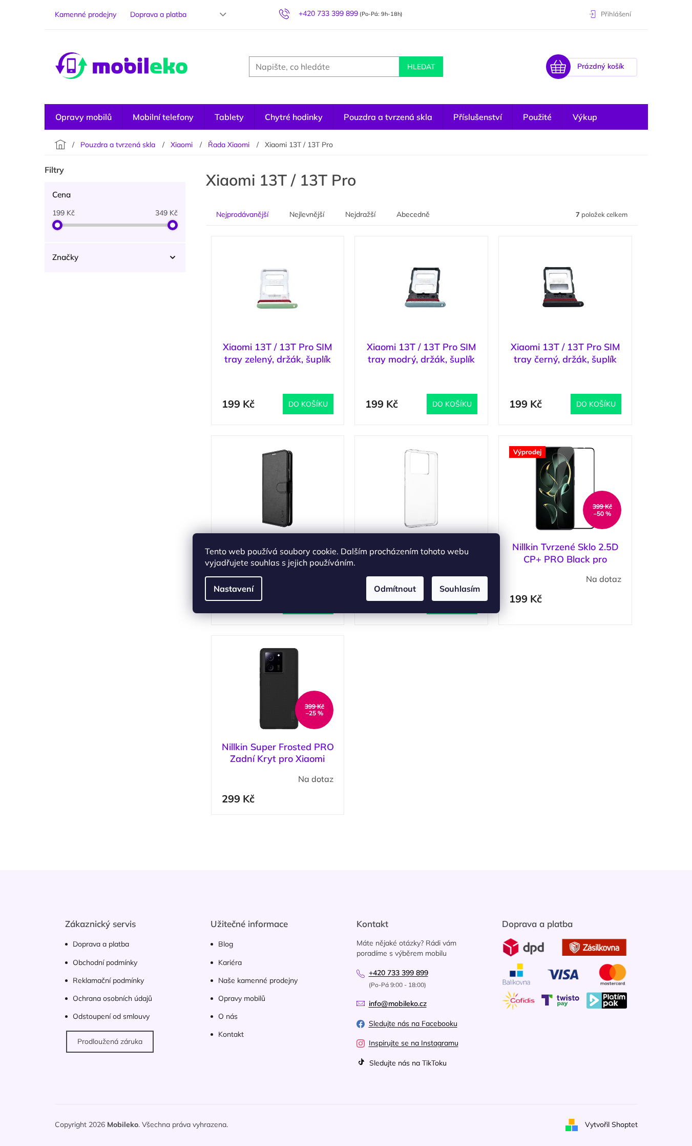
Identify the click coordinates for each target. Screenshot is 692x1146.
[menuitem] (83, 117)
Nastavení (234, 589)
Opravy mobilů (241, 998)
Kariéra (230, 962)
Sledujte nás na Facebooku (413, 1023)
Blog (225, 944)
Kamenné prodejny (85, 14)
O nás (228, 1016)
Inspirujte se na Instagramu (413, 1043)
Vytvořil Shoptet (611, 1124)
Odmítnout (395, 589)
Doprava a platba (158, 14)
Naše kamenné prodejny (258, 980)
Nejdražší (360, 214)
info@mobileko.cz (398, 1003)
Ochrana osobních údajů (112, 998)
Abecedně (413, 214)
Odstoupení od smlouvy (111, 1016)
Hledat (421, 66)
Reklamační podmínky (108, 980)
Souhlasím (459, 589)
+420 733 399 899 (398, 972)
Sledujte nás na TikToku (407, 1063)
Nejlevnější (306, 214)
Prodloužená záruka (109, 1041)
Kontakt (231, 1034)
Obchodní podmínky (105, 962)
